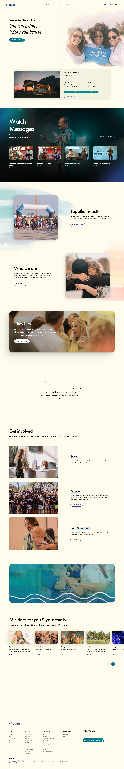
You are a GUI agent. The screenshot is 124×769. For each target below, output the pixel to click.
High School (27, 743)
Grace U (45, 749)
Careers (65, 736)
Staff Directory (12, 738)
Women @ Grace (29, 749)
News (10, 745)
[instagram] (15, 761)
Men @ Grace (28, 751)
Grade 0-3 (27, 736)
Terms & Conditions (35, 762)
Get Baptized (46, 747)
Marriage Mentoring (29, 755)
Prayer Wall (46, 745)
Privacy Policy (45, 762)
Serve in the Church (47, 740)
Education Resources (48, 751)
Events (61, 5)
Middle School (28, 740)
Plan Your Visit (66, 734)
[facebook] (11, 761)
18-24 (26, 745)
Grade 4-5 (27, 738)
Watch (40, 5)
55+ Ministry (28, 753)
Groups (45, 736)
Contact (11, 743)
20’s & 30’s (27, 747)
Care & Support (46, 743)
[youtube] (23, 761)
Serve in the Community (48, 738)
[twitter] (19, 761)
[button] (51, 5)
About (69, 5)
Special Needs (28, 734)
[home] (10, 5)
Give (76, 5)
